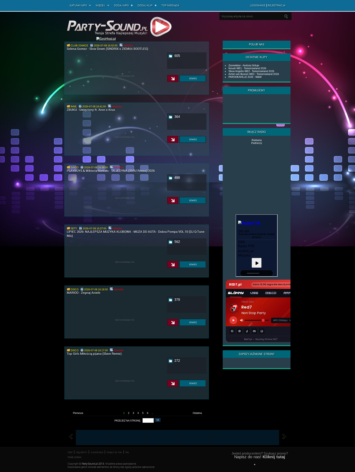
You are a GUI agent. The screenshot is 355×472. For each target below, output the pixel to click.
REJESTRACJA (276, 5)
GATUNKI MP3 (78, 5)
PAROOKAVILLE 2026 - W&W (245, 77)
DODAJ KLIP (145, 5)
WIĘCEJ (100, 5)
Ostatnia (197, 413)
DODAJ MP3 (121, 5)
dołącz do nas (114, 452)
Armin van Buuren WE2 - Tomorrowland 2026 (253, 74)
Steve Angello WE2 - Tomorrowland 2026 (251, 71)
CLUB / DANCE (79, 45)
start (70, 452)
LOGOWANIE (257, 5)
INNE (74, 106)
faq (127, 452)
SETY (74, 228)
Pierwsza (78, 413)
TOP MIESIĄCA (170, 5)
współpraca (97, 452)
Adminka (128, 45)
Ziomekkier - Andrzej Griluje (243, 65)
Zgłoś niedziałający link (124, 76)
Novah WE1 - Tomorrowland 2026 (247, 68)
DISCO (74, 167)
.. (152, 413)
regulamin (81, 452)
